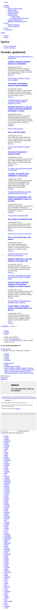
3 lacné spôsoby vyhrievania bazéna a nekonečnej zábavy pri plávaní (20, 308)
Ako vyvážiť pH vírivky (17, 132)
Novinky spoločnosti (14, 24)
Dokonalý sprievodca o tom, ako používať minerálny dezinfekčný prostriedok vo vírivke (20, 109)
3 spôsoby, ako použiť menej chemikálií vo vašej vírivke (18, 175)
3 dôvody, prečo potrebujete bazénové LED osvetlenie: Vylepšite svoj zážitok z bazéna (19, 284)
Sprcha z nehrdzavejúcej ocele (20, 18)
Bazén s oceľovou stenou (15, 8)
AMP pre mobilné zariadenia (12, 366)
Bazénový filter (12, 10)
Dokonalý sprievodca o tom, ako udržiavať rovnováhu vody (20, 260)
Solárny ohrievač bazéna (26, 373)
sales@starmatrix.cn (15, 339)
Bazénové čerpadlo (13, 12)
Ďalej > (7, 326)
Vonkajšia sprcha (13, 15)
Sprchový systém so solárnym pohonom (15, 368)
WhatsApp (4, 379)
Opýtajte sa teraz (5, 349)
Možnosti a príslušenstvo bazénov (17, 21)
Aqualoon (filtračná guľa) (15, 20)
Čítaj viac (10, 75)
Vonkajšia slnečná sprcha (11, 373)
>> (10, 326)
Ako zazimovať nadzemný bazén (20, 219)
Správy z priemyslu (13, 26)
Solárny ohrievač (13, 13)
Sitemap (6, 365)
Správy (6, 23)
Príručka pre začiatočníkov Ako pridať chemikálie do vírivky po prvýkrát (20, 199)
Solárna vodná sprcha (28, 369)
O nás (6, 28)
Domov (6, 5)
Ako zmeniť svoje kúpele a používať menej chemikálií (17, 84)
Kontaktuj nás (8, 29)
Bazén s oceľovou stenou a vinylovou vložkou (17, 371)
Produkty (7, 7)
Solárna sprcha (15, 16)
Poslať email (4, 377)
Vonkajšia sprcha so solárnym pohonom (18, 368)
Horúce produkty (9, 363)
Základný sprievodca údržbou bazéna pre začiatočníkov (19, 63)
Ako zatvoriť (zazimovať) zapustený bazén (17, 153)
